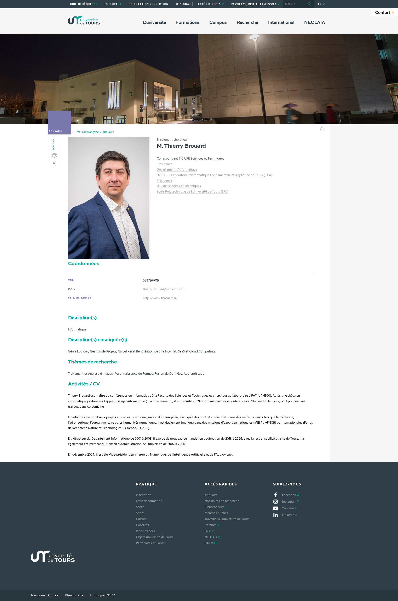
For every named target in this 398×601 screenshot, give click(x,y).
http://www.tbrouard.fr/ (160, 298)
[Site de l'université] (37, 560)
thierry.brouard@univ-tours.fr (163, 289)
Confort (384, 12)
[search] (293, 4)
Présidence (164, 164)
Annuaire (108, 132)
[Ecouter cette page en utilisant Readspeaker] (322, 130)
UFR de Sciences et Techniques (179, 186)
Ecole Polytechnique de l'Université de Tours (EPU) (192, 191)
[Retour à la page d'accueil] (84, 20)
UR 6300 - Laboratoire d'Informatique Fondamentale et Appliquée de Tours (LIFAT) (215, 175)
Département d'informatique (177, 169)
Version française (88, 132)
